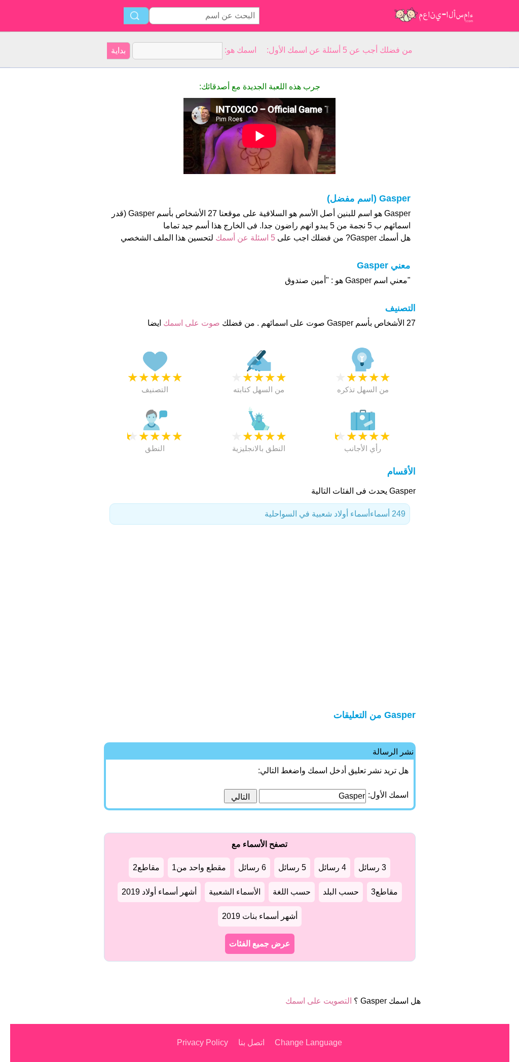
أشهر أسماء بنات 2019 (260, 916)
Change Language (308, 1042)
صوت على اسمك (190, 323)
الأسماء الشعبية (235, 891)
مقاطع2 (146, 867)
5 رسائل (292, 867)
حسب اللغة (292, 891)
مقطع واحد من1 (199, 867)
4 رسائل (332, 867)
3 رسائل (372, 867)
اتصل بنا (251, 1042)
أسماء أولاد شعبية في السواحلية (335, 513)
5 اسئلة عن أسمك (244, 237)
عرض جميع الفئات (259, 943)
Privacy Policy (202, 1042)
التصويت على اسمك (318, 1001)
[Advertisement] (50, 220)
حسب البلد (341, 891)
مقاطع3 (384, 891)
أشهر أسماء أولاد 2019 (159, 891)
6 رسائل (252, 867)
